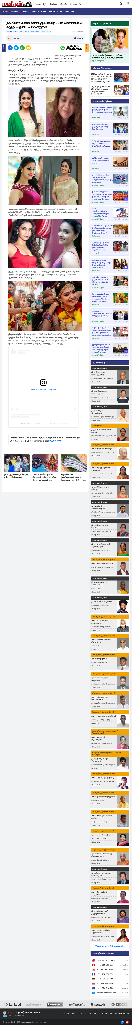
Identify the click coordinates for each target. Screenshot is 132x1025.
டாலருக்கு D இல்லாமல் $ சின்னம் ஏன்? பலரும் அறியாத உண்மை (108, 56)
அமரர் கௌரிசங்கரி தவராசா (103, 835)
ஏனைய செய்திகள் (102, 101)
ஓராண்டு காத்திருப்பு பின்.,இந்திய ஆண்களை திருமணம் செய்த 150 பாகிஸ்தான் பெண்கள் (102, 195)
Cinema (14, 11)
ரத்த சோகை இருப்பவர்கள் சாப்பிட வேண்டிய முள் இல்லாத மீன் (72, 477)
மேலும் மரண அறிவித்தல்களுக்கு (110, 946)
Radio (59, 11)
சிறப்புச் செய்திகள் (102, 68)
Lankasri (24, 11)
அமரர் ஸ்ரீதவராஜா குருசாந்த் (103, 777)
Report (80, 38)
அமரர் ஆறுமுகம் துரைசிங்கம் (103, 716)
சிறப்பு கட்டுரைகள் (102, 23)
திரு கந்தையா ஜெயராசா (101, 601)
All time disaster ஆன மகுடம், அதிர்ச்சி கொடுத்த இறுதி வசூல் (101, 143)
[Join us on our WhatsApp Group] (71, 48)
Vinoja (16, 38)
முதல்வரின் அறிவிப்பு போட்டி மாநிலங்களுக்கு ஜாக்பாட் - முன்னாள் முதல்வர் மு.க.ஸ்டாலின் (101, 331)
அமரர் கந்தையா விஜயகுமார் (103, 563)
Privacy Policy (122, 1014)
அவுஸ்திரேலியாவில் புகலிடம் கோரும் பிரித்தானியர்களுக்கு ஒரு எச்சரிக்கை (102, 178)
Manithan (25, 1022)
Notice (52, 11)
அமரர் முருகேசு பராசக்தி (101, 449)
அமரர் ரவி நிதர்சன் (99, 659)
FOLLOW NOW (54, 441)
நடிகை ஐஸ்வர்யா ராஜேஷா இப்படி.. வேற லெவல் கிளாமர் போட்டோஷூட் (101, 264)
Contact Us (77, 1014)
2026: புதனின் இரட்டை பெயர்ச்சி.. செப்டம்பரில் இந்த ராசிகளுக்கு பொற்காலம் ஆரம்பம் (44, 477)
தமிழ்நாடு (95, 135)
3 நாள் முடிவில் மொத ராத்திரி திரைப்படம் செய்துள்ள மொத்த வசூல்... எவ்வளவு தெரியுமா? (100, 298)
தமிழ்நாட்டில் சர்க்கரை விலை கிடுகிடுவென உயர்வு (101, 160)
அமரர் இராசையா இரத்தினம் (103, 797)
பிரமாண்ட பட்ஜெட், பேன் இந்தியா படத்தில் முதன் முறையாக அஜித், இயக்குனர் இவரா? (102, 229)
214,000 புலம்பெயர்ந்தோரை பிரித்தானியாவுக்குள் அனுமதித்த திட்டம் (100, 212)
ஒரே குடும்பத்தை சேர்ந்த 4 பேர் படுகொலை (16, 476)
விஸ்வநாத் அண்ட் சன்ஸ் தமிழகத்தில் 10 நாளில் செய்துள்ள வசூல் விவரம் (102, 109)
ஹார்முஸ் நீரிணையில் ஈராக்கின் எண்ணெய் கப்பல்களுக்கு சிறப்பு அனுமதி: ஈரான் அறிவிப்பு (101, 348)
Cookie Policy (105, 1014)
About (66, 1014)
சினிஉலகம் (96, 118)
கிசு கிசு (63, 4)
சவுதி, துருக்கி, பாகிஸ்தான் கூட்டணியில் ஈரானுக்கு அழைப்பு (102, 313)
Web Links (69, 11)
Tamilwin (35, 11)
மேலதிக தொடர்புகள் (103, 953)
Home (6, 11)
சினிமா (53, 4)
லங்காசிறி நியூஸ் (98, 185)
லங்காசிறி (41, 4)
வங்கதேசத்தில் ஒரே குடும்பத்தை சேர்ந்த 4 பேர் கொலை (100, 126)
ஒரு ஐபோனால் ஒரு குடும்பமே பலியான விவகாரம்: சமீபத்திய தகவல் (100, 281)
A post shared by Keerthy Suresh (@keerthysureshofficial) (43, 423)
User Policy (90, 1014)
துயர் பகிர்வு (99, 362)
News (43, 11)
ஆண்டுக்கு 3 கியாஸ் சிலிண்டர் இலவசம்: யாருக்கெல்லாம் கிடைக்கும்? (100, 90)
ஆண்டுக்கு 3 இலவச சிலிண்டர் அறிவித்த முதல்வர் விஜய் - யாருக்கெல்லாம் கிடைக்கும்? (100, 246)
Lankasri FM (75, 4)
